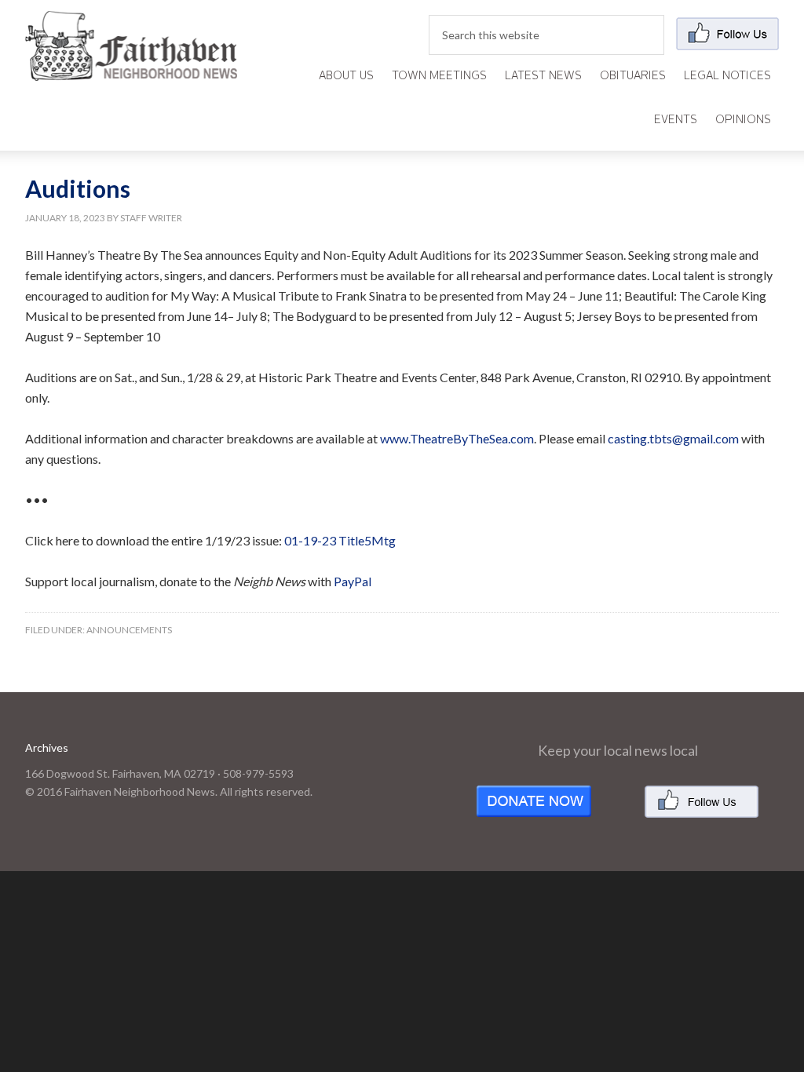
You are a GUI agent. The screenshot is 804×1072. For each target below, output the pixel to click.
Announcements (129, 630)
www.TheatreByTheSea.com (457, 438)
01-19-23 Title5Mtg (340, 540)
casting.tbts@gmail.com (673, 438)
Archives (46, 747)
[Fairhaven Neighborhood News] (131, 68)
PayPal (352, 581)
